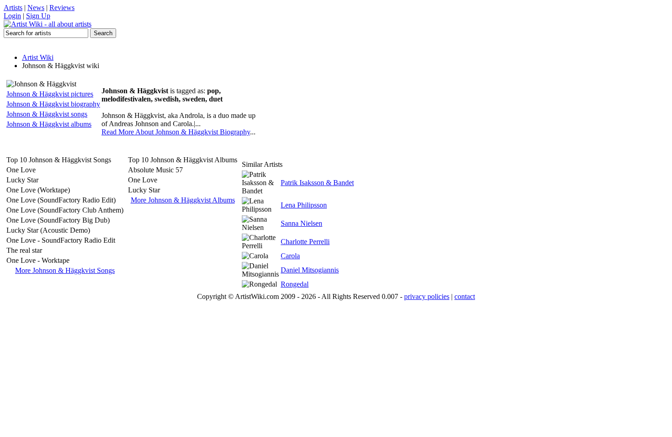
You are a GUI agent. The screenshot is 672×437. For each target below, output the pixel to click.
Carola (290, 256)
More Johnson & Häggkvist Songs (65, 270)
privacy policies (426, 296)
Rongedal (295, 284)
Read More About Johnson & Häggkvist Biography (175, 132)
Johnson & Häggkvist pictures (49, 94)
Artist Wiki (37, 57)
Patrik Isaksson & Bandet (317, 183)
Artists (13, 7)
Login (12, 16)
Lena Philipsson (304, 205)
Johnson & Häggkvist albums (48, 124)
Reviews (62, 7)
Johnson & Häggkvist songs (46, 114)
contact (464, 296)
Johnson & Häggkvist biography (53, 104)
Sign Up (38, 16)
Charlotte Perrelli (305, 241)
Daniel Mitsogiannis (310, 270)
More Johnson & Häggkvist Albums (183, 200)
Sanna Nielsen (301, 223)
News (35, 7)
